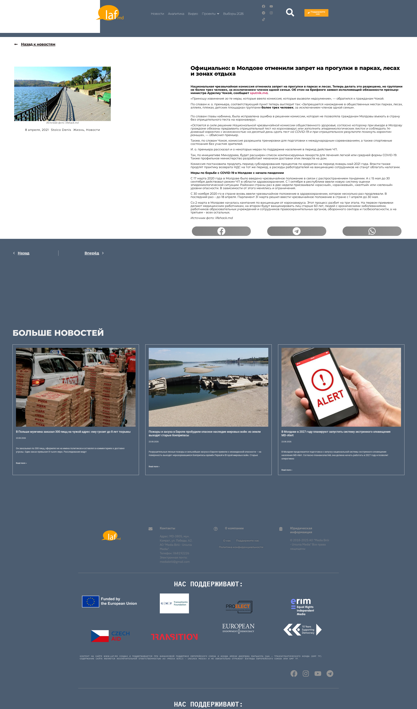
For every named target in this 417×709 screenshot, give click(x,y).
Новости (157, 14)
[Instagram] (271, 13)
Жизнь (78, 130)
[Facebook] (263, 6)
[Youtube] (271, 6)
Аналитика (176, 14)
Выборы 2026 (233, 14)
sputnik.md (258, 93)
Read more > (21, 463)
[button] (221, 231)
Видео (193, 14)
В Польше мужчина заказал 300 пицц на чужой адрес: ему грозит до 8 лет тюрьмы (73, 431)
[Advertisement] (58, 293)
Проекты (208, 14)
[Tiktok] (263, 19)
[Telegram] (263, 13)
